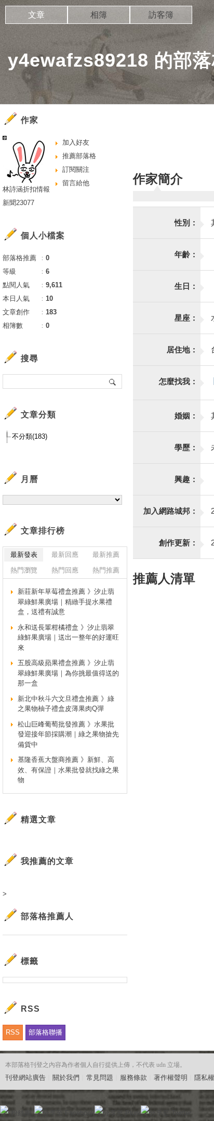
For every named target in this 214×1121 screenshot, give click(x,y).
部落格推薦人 (47, 916)
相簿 (98, 14)
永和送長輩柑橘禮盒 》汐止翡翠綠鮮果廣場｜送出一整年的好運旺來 (68, 637)
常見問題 (99, 1077)
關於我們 (65, 1077)
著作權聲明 (171, 1077)
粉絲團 (21, 1113)
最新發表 (23, 554)
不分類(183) (29, 436)
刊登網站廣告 (25, 1077)
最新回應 (64, 554)
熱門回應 (64, 570)
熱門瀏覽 (23, 570)
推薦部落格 (79, 156)
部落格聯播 (45, 1032)
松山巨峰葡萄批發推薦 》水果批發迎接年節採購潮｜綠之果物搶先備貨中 (68, 734)
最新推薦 (105, 554)
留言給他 (75, 183)
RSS (13, 1032)
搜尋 (113, 381)
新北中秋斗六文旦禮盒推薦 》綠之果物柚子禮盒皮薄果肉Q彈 (66, 704)
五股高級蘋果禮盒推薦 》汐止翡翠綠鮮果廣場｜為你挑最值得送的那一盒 (68, 673)
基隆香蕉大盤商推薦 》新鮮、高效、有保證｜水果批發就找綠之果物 (68, 770)
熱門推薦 (105, 570)
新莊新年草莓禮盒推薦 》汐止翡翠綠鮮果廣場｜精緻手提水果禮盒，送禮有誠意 (66, 602)
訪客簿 (161, 14)
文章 (36, 14)
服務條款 (133, 1077)
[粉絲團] (4, 1109)
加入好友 (75, 142)
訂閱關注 (75, 169)
